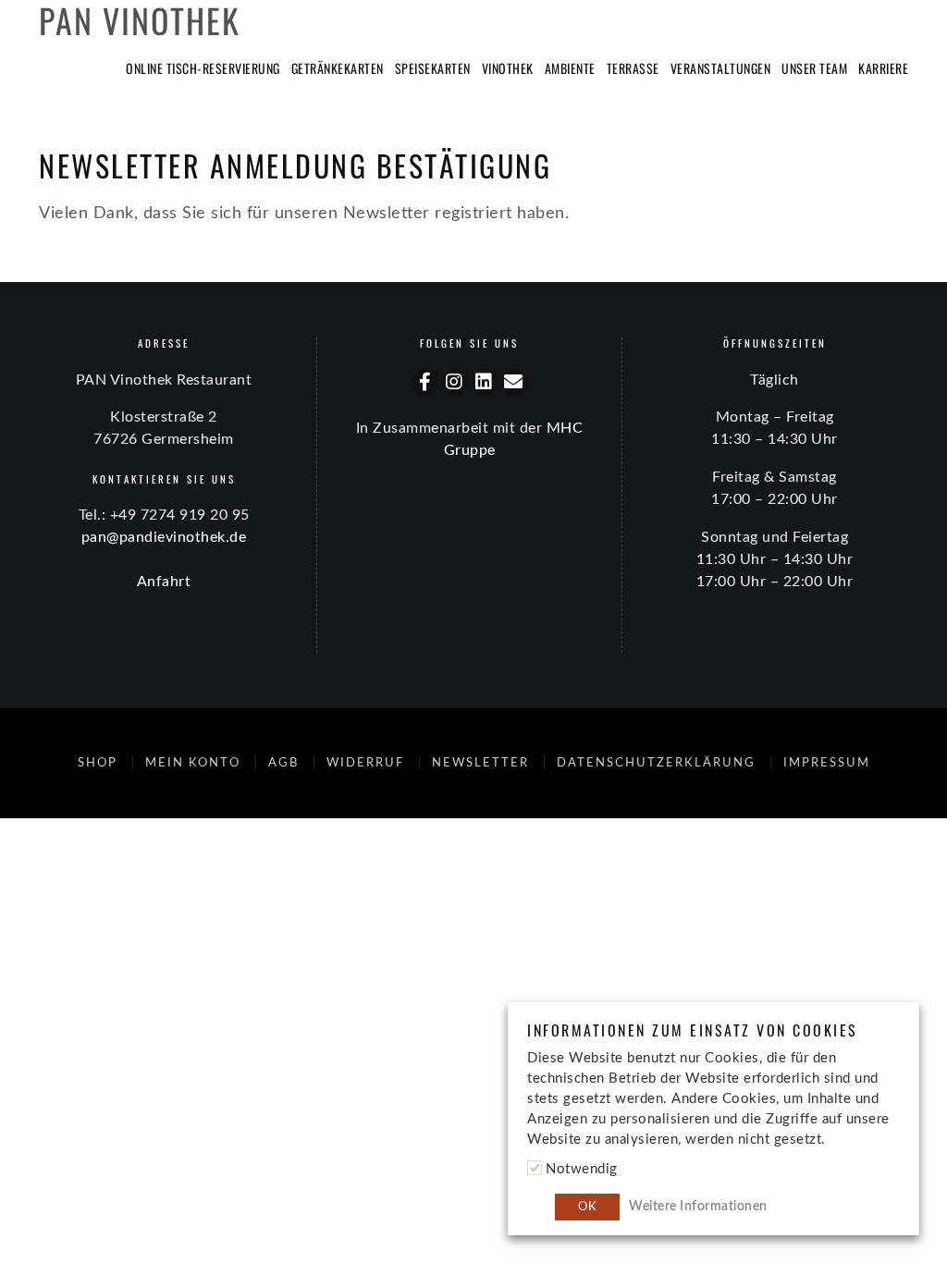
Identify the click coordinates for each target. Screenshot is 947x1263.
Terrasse (633, 68)
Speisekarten (433, 68)
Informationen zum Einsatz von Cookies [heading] (692, 1030)
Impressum (826, 762)
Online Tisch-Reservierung (203, 68)
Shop (97, 762)
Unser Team (814, 68)
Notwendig (582, 1169)
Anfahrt (164, 581)
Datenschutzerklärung (656, 762)
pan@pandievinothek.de (164, 537)
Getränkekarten (337, 68)
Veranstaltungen (720, 68)
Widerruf (365, 762)
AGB (283, 762)
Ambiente (570, 68)
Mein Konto (192, 762)
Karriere (883, 68)
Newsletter (480, 762)
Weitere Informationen (698, 1206)
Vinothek (508, 68)
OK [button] (587, 1207)
